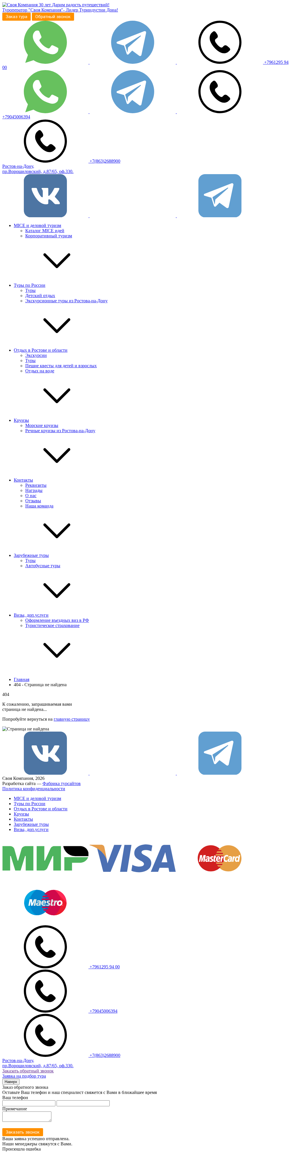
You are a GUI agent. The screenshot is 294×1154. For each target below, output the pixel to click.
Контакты (23, 480)
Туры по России (29, 285)
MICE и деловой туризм (37, 225)
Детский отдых (40, 295)
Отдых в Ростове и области (40, 350)
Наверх (11, 1082)
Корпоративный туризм (48, 235)
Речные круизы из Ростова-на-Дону (60, 430)
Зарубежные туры (31, 555)
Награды (33, 490)
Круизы (21, 420)
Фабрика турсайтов (61, 783)
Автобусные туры (42, 565)
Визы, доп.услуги (31, 615)
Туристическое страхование (52, 625)
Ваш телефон (15, 1097)
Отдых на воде (39, 370)
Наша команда (39, 505)
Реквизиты (36, 485)
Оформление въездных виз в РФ (57, 620)
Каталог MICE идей (44, 230)
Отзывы (33, 500)
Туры (30, 290)
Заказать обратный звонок (28, 1070)
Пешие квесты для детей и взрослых (61, 365)
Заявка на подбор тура (24, 1076)
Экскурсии (36, 355)
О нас (30, 495)
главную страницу (72, 719)
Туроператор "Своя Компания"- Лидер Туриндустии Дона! (60, 9)
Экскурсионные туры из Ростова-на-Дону (66, 300)
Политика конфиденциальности (33, 788)
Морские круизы (41, 425)
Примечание (14, 1108)
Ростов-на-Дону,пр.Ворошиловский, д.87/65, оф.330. (38, 169)
